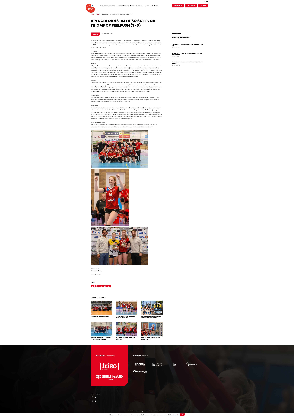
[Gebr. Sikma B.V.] (109, 377)
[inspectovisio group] (140, 371)
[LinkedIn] (95, 401)
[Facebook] (207, 1)
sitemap (139, 411)
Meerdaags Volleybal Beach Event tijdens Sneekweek (151, 317)
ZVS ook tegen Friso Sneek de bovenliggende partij (101, 338)
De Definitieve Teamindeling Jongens (125, 338)
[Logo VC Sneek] (90, 8)
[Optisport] (174, 364)
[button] (159, 5)
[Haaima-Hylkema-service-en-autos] (140, 364)
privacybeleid (146, 411)
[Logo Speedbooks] (191, 364)
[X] (92, 401)
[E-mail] (92, 286)
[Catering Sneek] (157, 364)
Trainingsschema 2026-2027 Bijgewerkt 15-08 (126, 317)
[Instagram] (204, 1)
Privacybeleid (176, 414)
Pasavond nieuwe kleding (100, 316)
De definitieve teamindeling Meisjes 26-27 (150, 338)
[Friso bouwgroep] (109, 366)
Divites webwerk (161, 411)
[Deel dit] (96, 286)
